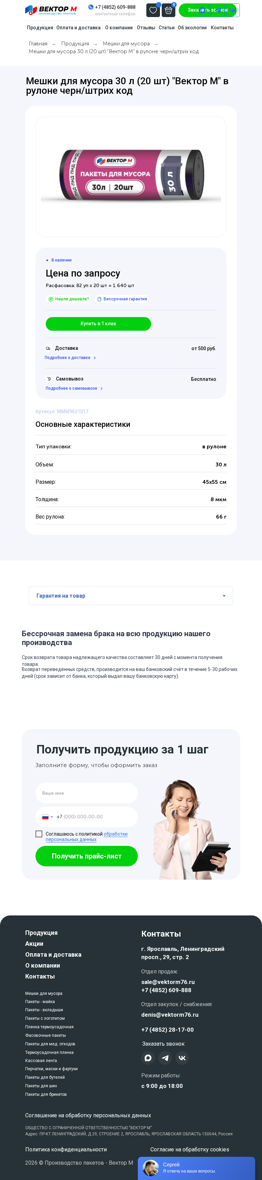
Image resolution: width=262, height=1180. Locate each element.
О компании (42, 965)
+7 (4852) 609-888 (115, 7)
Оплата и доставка (53, 954)
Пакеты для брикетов (46, 1094)
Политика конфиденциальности (66, 1149)
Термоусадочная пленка (49, 1052)
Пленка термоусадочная (49, 1027)
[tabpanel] (131, 654)
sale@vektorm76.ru (168, 982)
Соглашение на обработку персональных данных (88, 1115)
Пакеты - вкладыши (44, 1009)
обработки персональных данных (87, 836)
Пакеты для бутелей (45, 1077)
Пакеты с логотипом (45, 1018)
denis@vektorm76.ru (170, 1014)
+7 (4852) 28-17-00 (167, 1029)
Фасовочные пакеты (45, 1035)
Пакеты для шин (41, 1086)
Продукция (75, 43)
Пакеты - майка (40, 1001)
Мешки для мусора (126, 43)
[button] (98, 324)
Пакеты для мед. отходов (50, 1044)
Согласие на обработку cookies (189, 1149)
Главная (38, 43)
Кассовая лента (41, 1060)
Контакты (40, 976)
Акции (34, 943)
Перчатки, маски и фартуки (51, 1068)
